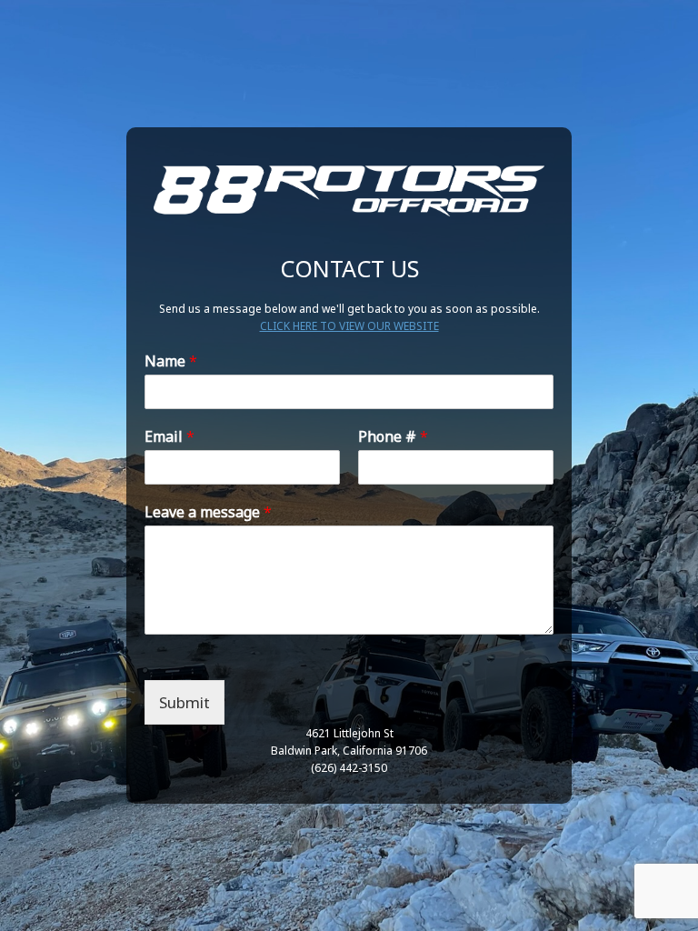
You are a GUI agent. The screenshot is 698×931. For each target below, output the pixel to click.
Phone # (393, 436)
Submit (184, 702)
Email (169, 436)
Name (171, 361)
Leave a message (208, 512)
